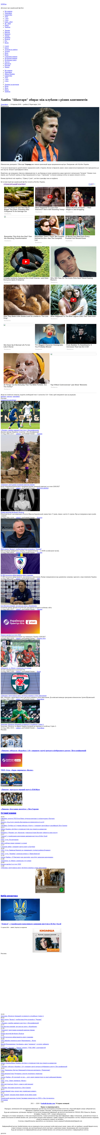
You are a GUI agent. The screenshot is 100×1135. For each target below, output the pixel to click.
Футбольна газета (10, 60)
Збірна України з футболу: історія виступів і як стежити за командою (24, 829)
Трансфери (8, 13)
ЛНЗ (38, 579)
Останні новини (8, 813)
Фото (6, 53)
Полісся (7, 39)
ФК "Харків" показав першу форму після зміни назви (19, 1094)
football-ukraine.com (48, 1103)
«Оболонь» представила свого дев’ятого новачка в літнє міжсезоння (23, 695)
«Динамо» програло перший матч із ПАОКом (20, 789)
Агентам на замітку (11, 49)
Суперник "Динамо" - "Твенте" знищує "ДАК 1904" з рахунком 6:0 (23, 1047)
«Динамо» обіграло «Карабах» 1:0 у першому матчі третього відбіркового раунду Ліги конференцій (43, 751)
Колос (7, 43)
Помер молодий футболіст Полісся (12, 512)
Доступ (7, 62)
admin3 (18, 434)
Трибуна (7, 27)
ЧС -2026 (8, 23)
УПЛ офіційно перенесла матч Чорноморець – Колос (18, 1040)
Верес (39, 671)
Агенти (7, 51)
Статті (7, 46)
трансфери (16, 396)
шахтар (9, 396)
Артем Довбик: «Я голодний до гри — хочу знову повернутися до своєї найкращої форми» (31, 1077)
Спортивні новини (11, 56)
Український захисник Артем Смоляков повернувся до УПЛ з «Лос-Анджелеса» (27, 1098)
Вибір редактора (9, 895)
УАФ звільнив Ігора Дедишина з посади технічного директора (21, 1073)
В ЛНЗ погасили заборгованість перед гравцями (17, 575)
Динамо (7, 30)
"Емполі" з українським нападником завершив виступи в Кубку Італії (24, 836)
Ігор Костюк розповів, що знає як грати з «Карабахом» (19, 606)
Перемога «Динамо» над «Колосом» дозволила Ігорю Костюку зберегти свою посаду (29, 832)
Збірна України (10, 74)
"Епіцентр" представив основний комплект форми (18, 485)
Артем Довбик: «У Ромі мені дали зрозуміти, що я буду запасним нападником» (27, 857)
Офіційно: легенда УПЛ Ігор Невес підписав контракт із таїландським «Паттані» (28, 818)
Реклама (7, 65)
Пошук (7, 67)
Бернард (3, 396)
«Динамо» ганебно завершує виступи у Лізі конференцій (20, 430)
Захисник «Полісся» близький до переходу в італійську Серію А (22, 724)
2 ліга (6, 20)
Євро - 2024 (8, 22)
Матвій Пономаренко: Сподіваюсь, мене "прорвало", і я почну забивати (25, 1044)
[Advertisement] (15, 983)
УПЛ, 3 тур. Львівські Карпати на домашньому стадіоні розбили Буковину (26, 850)
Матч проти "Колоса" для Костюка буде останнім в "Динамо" (21, 549)
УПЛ (6, 16)
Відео (6, 55)
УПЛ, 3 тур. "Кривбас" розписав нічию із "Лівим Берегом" (20, 853)
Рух (6, 41)
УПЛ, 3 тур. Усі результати (9, 839)
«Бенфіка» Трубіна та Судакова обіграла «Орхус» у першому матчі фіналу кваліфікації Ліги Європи (34, 825)
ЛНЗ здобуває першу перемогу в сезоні (14, 843)
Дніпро (7, 36)
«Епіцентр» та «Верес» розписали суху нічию (16, 668)
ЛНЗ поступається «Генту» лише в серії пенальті (17, 1084)
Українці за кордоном (12, 84)
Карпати (7, 34)
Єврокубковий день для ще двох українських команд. (18, 1091)
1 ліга (6, 18)
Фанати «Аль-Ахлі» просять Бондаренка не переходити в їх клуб (22, 822)
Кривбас (7, 37)
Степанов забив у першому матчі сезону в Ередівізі (18, 846)
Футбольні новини (11, 58)
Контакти (8, 63)
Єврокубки (8, 15)
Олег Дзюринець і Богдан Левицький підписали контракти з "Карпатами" (25, 1070)
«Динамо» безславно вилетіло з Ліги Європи (20, 809)
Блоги (7, 48)
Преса (7, 25)
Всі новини (8, 11)
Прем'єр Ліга (41, 638)
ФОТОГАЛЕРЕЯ (42, 488)
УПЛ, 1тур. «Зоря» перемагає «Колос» (17, 770)
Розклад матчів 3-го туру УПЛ (11, 635)
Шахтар (7, 32)
